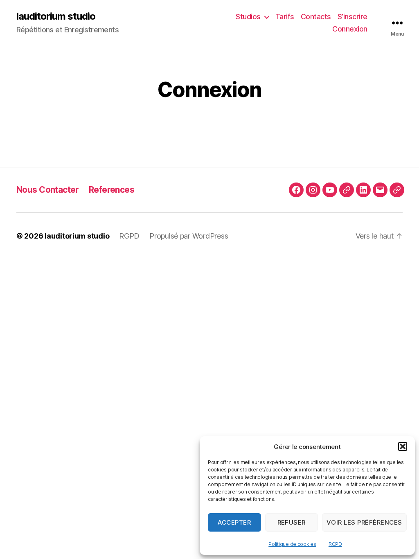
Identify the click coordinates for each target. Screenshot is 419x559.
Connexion (349, 29)
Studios (248, 16)
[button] (403, 446)
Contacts (316, 16)
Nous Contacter (47, 190)
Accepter (234, 522)
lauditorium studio (55, 16)
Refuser (291, 522)
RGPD (335, 544)
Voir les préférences (364, 522)
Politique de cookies (292, 544)
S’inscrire (352, 16)
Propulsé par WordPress (188, 236)
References (111, 190)
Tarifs (284, 16)
